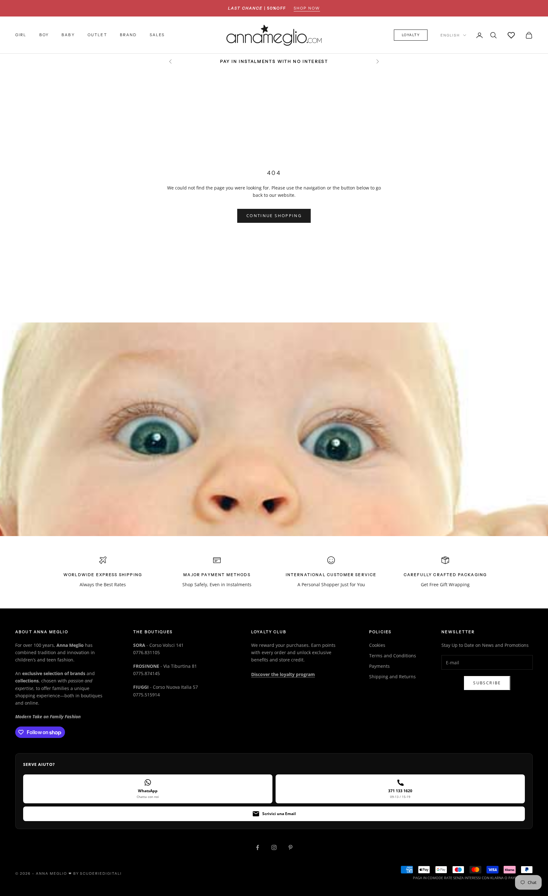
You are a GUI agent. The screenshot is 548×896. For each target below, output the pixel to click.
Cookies (377, 645)
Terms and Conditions (392, 656)
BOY (44, 35)
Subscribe (487, 683)
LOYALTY (411, 35)
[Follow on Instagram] (274, 847)
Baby (68, 35)
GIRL (21, 35)
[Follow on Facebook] (257, 847)
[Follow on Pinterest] (290, 847)
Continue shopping (274, 215)
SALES (157, 35)
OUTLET (97, 35)
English (450, 35)
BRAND (128, 35)
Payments (379, 666)
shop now (307, 8)
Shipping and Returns (392, 677)
